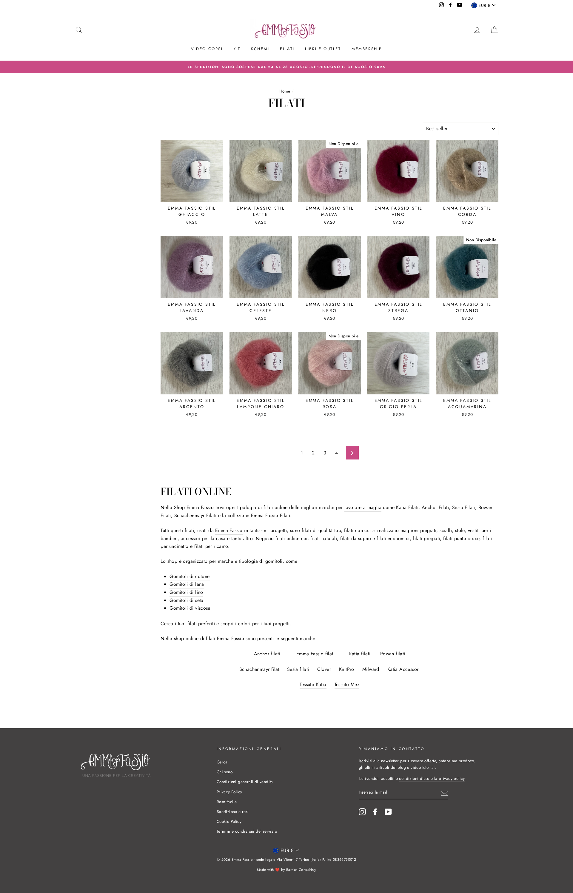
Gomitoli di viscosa (190, 608)
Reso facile (227, 802)
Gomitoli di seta (186, 600)
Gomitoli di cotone (190, 576)
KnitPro (346, 669)
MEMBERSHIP (367, 49)
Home (284, 91)
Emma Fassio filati (315, 653)
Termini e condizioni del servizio (247, 831)
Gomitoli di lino (186, 592)
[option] (286, 67)
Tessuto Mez (347, 684)
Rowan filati (392, 653)
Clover (324, 669)
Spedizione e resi (233, 811)
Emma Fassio (228, 530)
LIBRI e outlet (323, 49)
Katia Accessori (403, 669)
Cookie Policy (229, 821)
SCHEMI (260, 49)
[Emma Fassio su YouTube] (388, 811)
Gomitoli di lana (187, 584)
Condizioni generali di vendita (245, 782)
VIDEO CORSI (207, 49)
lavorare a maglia (362, 507)
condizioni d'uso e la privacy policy (432, 778)
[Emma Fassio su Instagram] (362, 811)
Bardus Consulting (301, 869)
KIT (237, 49)
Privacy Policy (229, 792)
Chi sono (224, 772)
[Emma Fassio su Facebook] (375, 811)
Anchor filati (267, 653)
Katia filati (360, 653)
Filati (287, 49)
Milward (370, 669)
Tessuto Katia (313, 684)
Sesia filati (298, 669)
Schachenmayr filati (260, 669)
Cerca (222, 762)
